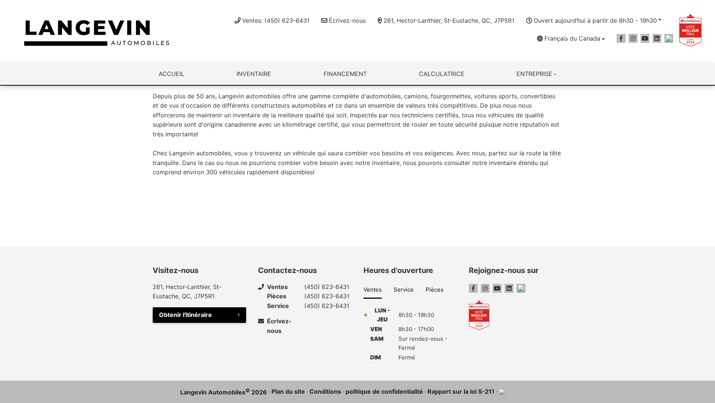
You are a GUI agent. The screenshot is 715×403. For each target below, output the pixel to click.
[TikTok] (668, 38)
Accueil (171, 73)
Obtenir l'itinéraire (185, 314)
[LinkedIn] (656, 38)
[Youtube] (645, 38)
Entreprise (534, 73)
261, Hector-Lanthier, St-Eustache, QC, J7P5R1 (449, 20)
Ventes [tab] (372, 289)
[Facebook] (621, 38)
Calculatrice (441, 73)
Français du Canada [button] (572, 38)
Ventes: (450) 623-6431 (275, 20)
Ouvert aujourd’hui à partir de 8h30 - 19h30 (595, 20)
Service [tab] (404, 289)
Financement (345, 73)
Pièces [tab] (435, 289)
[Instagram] (633, 38)
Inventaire (253, 73)
